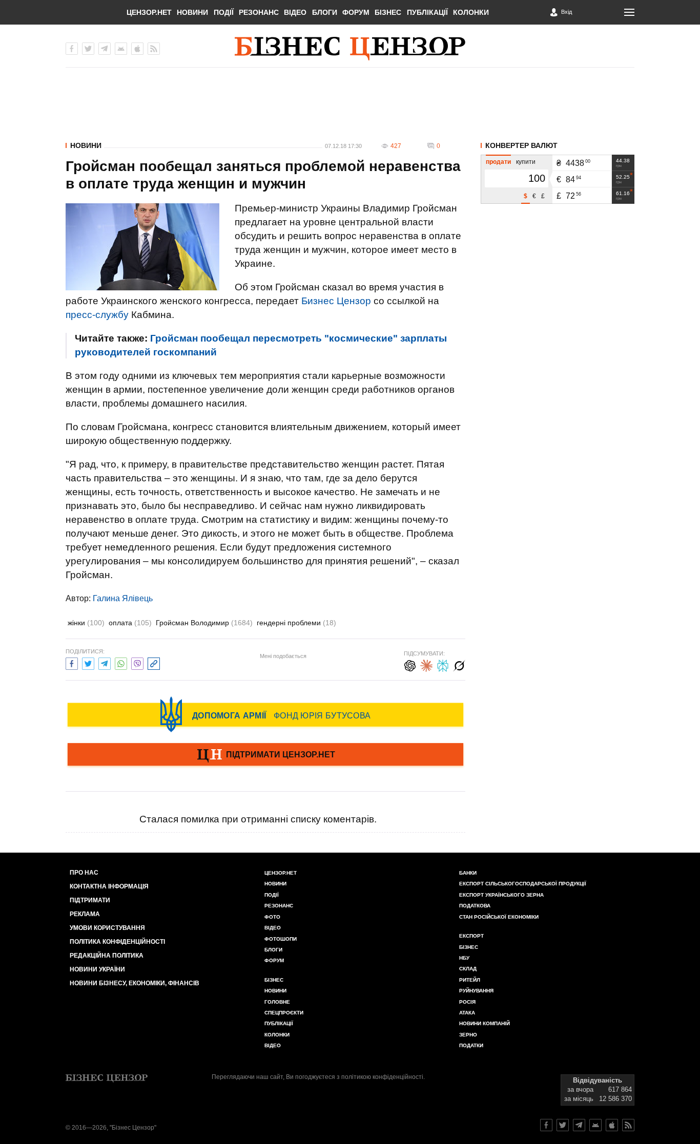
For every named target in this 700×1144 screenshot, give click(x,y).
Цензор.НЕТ (149, 12)
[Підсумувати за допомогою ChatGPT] (410, 664)
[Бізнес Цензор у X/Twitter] (88, 49)
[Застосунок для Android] (121, 49)
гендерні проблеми (296, 623)
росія (467, 1002)
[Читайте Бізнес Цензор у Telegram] (579, 1125)
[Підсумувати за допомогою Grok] (459, 664)
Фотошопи (280, 939)
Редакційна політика (106, 955)
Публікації (427, 12)
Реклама (85, 914)
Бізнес (388, 12)
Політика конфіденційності (117, 941)
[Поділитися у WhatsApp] (121, 662)
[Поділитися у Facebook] (72, 662)
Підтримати (90, 900)
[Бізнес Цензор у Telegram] (104, 49)
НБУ (464, 958)
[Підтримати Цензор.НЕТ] (265, 755)
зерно (468, 1034)
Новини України (97, 969)
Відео (295, 12)
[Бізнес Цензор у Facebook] (72, 49)
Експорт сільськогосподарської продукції (522, 883)
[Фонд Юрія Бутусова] (265, 714)
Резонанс (259, 12)
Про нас (84, 872)
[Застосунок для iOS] (137, 49)
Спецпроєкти (283, 1012)
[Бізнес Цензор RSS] (154, 49)
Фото (272, 917)
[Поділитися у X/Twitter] (88, 662)
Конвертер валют (521, 145)
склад (468, 968)
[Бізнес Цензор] (350, 48)
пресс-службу (97, 314)
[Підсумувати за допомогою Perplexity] (443, 664)
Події (224, 12)
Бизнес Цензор (336, 300)
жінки (86, 623)
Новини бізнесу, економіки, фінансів (134, 983)
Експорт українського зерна (501, 895)
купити (526, 161)
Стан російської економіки (499, 917)
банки (468, 873)
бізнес (468, 947)
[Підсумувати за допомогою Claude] (426, 664)
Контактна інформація (109, 886)
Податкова (474, 905)
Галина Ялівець (123, 598)
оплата (130, 623)
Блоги (324, 12)
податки (471, 1045)
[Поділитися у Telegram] (104, 662)
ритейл (469, 980)
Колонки (471, 12)
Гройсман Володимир (204, 623)
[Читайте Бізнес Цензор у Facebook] (546, 1125)
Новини (192, 12)
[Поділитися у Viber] (137, 662)
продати (498, 161)
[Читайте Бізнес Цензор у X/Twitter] (563, 1125)
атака (467, 1012)
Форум (355, 12)
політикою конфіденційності (382, 1077)
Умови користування (107, 927)
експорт (471, 936)
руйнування (476, 990)
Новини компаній (484, 1023)
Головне (277, 1002)
